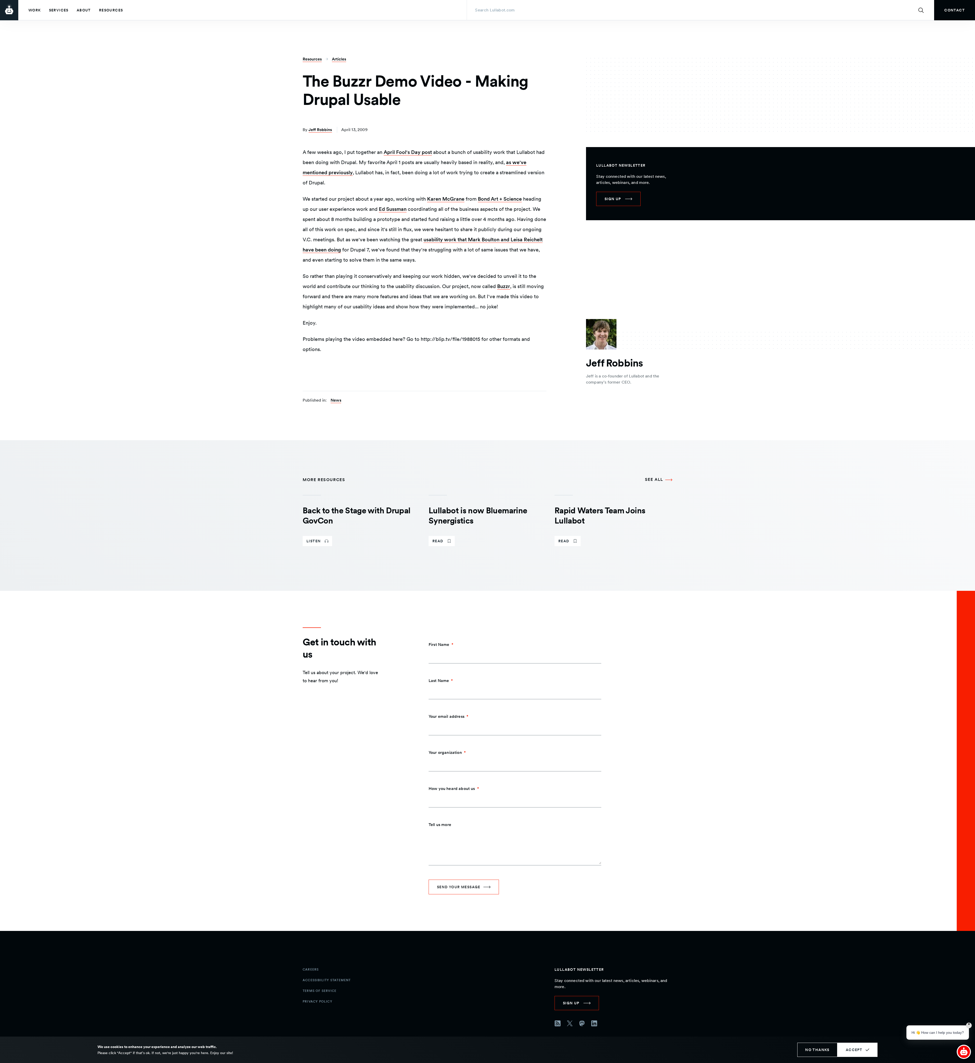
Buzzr (503, 286)
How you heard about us (452, 788)
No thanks (817, 1050)
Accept (854, 1050)
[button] (964, 1052)
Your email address (446, 716)
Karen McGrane (445, 199)
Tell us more (440, 824)
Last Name (439, 680)
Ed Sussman (393, 209)
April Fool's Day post (408, 152)
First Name (439, 644)
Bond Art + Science (500, 199)
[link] (954, 10)
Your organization (445, 752)
